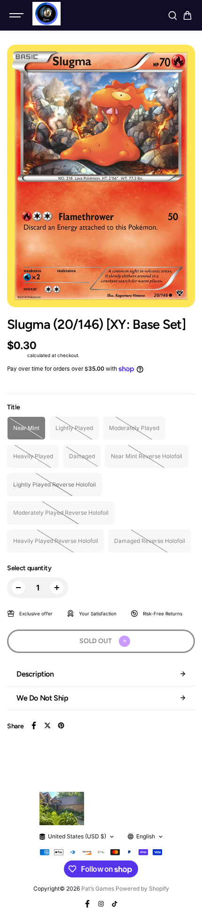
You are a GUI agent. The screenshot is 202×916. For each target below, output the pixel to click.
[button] (187, 15)
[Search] (172, 15)
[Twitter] (47, 725)
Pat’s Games (97, 888)
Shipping (16, 355)
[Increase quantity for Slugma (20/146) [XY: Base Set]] (56, 587)
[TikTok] (114, 903)
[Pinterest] (61, 725)
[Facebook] (33, 725)
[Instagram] (101, 903)
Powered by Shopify (142, 888)
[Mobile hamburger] (17, 15)
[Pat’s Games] (46, 13)
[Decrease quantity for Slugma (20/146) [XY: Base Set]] (18, 587)
